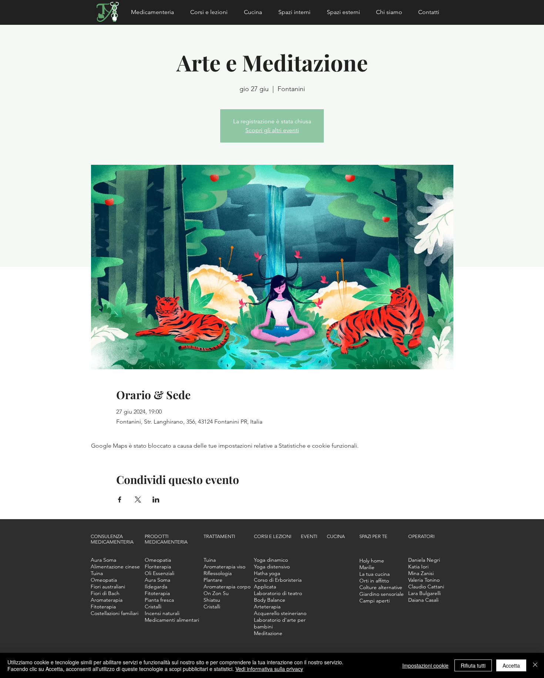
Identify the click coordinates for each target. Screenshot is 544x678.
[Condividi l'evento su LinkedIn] (155, 499)
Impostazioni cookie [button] (425, 665)
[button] (155, 12)
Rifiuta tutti (473, 665)
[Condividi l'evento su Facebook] (119, 499)
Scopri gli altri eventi (272, 130)
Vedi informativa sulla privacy (269, 668)
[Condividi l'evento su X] (137, 499)
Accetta (511, 665)
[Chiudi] (535, 665)
